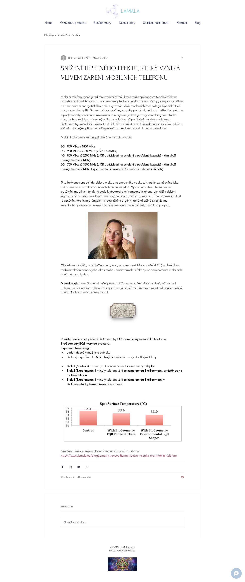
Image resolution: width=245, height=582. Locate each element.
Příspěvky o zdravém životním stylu (62, 34)
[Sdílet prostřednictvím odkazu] (86, 466)
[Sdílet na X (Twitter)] (70, 466)
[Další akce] (182, 58)
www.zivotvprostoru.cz (122, 550)
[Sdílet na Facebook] (62, 466)
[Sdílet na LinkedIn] (78, 466)
